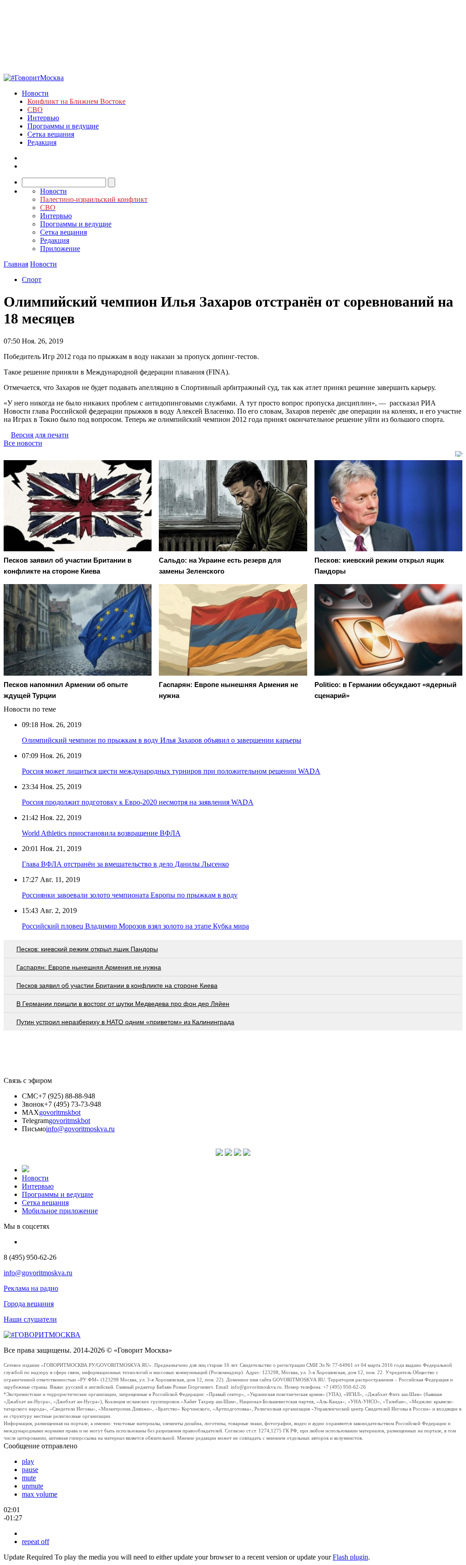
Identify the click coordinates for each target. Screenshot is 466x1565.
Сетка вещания (50, 134)
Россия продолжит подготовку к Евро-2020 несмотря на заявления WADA (137, 802)
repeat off (35, 1541)
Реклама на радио (31, 1288)
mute (29, 1478)
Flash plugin (350, 1557)
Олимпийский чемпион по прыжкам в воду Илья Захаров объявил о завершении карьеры (161, 740)
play (28, 1461)
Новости (35, 93)
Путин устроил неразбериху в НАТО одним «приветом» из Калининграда (125, 1022)
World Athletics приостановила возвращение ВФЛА (101, 833)
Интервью (43, 118)
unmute (32, 1486)
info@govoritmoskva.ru (80, 1129)
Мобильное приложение (60, 1211)
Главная (16, 264)
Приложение (60, 248)
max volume (39, 1494)
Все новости (23, 443)
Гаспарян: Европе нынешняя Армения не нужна (88, 967)
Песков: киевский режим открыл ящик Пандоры (87, 949)
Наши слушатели (30, 1319)
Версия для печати (40, 435)
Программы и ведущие (63, 126)
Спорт (31, 279)
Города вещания (29, 1304)
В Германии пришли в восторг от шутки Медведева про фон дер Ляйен (122, 1003)
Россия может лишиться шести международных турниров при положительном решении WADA (171, 771)
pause (30, 1469)
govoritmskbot (60, 1112)
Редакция (41, 142)
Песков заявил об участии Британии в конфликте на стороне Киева (117, 985)
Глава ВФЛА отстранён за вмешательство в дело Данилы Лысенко (125, 864)
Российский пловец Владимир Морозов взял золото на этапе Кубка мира (135, 926)
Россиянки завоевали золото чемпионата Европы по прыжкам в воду (130, 895)
